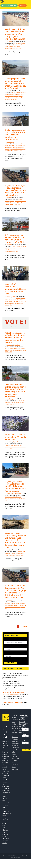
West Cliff (12, 204)
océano (14, 149)
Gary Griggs (13, 147)
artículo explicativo (17, 96)
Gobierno (15, 720)
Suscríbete (11, 662)
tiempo (12, 99)
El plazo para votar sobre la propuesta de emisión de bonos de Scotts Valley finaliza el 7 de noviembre (15, 486)
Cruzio (4, 843)
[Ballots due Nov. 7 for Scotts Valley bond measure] (15, 470)
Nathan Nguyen (8, 149)
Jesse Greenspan (10, 142)
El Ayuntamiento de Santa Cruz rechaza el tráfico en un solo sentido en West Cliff (15, 238)
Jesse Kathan (9, 41)
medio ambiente (20, 45)
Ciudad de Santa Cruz (17, 246)
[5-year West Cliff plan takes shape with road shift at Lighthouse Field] (15, 119)
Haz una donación (7, 702)
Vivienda (15, 717)
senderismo (16, 150)
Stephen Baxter (16, 345)
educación (12, 301)
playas (15, 43)
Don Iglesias (18, 145)
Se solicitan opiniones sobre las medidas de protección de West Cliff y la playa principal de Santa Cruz (15, 34)
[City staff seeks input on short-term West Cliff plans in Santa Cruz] (15, 174)
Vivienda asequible (15, 740)
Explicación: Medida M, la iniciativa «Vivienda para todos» (15, 437)
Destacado (11, 46)
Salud (13, 722)
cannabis (18, 298)
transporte (7, 204)
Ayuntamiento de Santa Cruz (11, 48)
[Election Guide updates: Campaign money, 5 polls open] (15, 323)
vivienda (7, 447)
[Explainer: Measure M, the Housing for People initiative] (15, 423)
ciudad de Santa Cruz (21, 92)
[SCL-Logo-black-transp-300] (2, 1)
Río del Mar (7, 99)
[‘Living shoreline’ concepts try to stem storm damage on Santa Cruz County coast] (15, 522)
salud (22, 301)
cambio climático (11, 45)
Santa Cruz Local (11, 296)
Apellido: (6, 654)
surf (24, 149)
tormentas (22, 402)
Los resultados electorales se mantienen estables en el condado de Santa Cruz (15, 289)
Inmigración (15, 747)
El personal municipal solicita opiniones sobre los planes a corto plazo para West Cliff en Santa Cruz (15, 190)
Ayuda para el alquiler (15, 744)
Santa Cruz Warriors (15, 607)
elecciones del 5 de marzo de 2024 (15, 303)
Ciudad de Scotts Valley (10, 497)
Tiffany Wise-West (9, 150)
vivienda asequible (9, 445)
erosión (6, 46)
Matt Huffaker (14, 605)
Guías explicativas (15, 731)
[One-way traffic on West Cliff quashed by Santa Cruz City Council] (15, 224)
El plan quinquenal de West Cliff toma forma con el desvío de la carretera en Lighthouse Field (15, 135)
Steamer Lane (19, 149)
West (20, 48)
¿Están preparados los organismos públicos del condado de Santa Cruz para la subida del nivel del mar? (15, 83)
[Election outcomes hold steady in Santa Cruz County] (15, 273)
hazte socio (18, 702)
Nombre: (6, 647)
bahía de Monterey (20, 97)
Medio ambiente (15, 725)
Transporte (15, 728)
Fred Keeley (22, 603)
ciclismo (12, 145)
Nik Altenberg (17, 493)
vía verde (7, 449)
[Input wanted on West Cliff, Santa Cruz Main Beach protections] (15, 18)
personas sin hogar (18, 445)
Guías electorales (15, 768)
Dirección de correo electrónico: (12, 640)
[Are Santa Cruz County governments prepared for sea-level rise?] (15, 67)
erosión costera (16, 94)
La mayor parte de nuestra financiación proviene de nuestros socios (13, 692)
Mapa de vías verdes (15, 757)
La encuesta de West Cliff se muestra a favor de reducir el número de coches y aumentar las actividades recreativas (15, 390)
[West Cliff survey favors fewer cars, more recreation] (15, 373)
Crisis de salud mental (14, 752)
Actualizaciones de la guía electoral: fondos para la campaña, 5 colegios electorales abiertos (15, 338)
